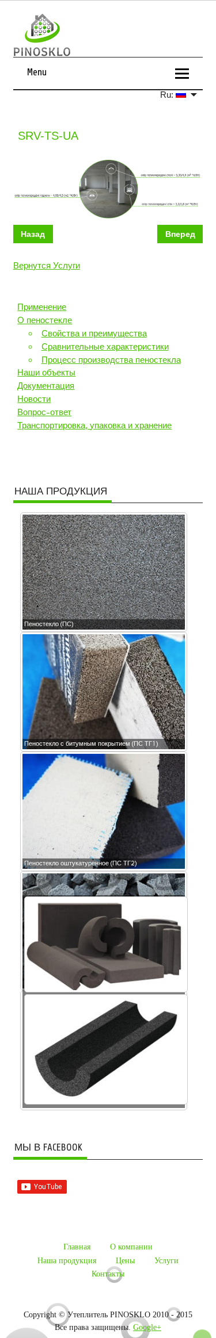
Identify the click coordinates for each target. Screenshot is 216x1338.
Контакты (108, 1274)
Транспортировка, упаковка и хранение (94, 425)
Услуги (166, 1260)
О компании (131, 1247)
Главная (76, 1247)
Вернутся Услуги (46, 265)
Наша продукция (66, 1260)
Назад (33, 234)
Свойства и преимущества (94, 333)
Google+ (147, 1327)
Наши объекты (46, 372)
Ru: (168, 94)
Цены (125, 1260)
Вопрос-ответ (44, 412)
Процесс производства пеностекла (111, 360)
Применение (41, 307)
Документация (45, 386)
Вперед (180, 234)
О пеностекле (44, 320)
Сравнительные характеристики (105, 347)
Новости (34, 399)
